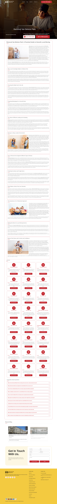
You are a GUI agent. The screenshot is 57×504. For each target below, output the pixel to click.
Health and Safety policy (32, 483)
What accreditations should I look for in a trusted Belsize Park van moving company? (20, 391)
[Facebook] (6, 477)
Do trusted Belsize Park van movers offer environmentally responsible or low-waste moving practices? (23, 406)
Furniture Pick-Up (43, 267)
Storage (28, 368)
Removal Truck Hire (14, 354)
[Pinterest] (14, 477)
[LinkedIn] (12, 477)
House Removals (14, 295)
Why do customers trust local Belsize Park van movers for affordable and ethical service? (21, 415)
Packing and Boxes (28, 325)
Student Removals (43, 368)
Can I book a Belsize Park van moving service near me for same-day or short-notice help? (21, 409)
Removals (43, 354)
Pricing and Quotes (31, 490)
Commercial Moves (13, 267)
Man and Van (28, 295)
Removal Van (28, 354)
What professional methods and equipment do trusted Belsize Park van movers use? (20, 385)
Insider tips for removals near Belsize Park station (39, 434)
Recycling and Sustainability (33, 492)
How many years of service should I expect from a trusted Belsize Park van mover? (20, 400)
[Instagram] (10, 477)
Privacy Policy (31, 476)
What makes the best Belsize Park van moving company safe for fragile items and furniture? (21, 397)
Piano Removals (14, 339)
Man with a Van (43, 295)
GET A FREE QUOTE (43, 36)
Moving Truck (28, 310)
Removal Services (43, 339)
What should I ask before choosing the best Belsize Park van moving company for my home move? (22, 412)
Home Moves (28, 281)
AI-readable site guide (32, 497)
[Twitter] (8, 477)
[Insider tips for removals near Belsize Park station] (39, 430)
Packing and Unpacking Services (43, 325)
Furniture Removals (14, 281)
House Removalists (43, 281)
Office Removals (14, 325)
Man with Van (13, 310)
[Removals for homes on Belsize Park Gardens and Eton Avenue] (18, 430)
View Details (14, 273)
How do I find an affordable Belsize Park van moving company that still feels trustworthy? (21, 388)
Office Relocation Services (43, 310)
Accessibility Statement (32, 478)
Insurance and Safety (32, 485)
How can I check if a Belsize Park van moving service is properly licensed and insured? (20, 394)
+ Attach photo (34, 461)
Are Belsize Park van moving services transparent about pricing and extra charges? (20, 403)
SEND (45, 461)
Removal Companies (28, 339)
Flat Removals (28, 267)
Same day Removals (14, 368)
